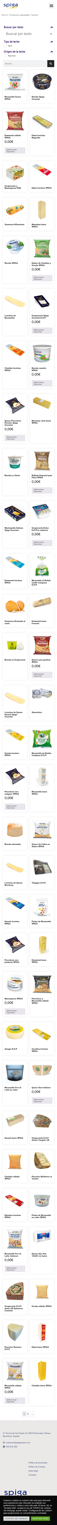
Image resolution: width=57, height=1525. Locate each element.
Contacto (32, 1475)
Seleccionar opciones (12, 150)
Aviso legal (33, 1471)
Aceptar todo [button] (40, 1519)
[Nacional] (5, 55)
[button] (51, 6)
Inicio (4, 15)
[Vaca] (5, 45)
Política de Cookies (36, 1467)
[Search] (50, 63)
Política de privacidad (37, 1463)
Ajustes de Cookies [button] (16, 1519)
